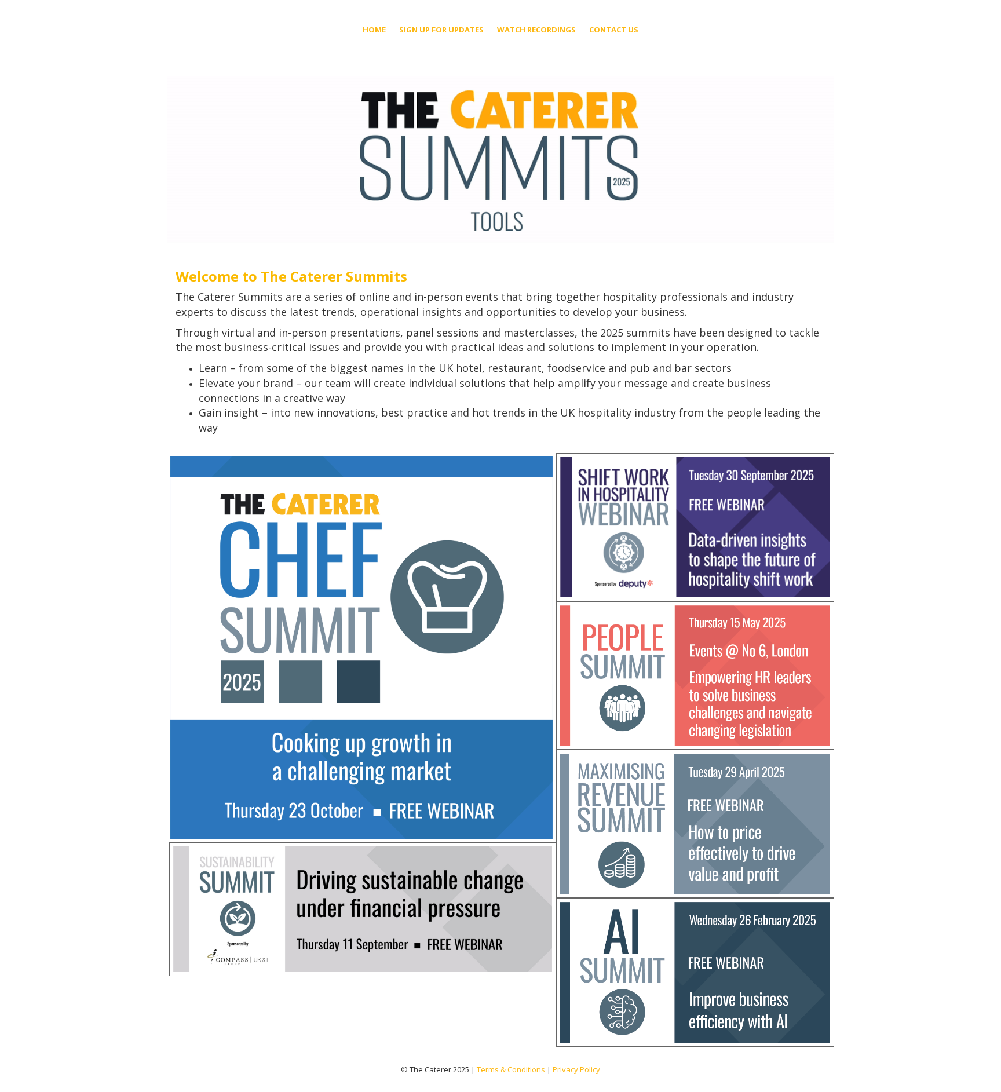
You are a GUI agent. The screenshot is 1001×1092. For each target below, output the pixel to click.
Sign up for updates (441, 29)
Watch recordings (536, 29)
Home (374, 29)
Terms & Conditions (511, 1069)
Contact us (613, 29)
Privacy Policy (576, 1069)
